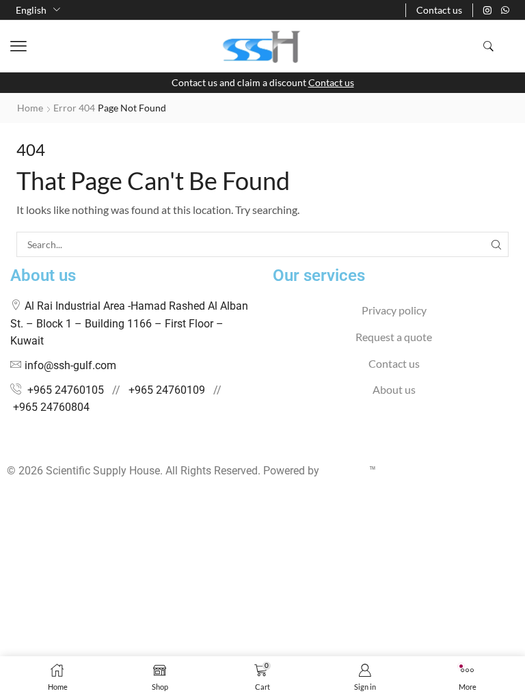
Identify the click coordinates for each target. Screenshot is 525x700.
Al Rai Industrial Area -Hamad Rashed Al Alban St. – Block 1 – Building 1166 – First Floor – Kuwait (129, 323)
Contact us (331, 82)
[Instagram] (487, 10)
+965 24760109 (167, 389)
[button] (18, 46)
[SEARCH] (496, 244)
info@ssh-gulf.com (70, 365)
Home (30, 107)
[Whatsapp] (505, 10)
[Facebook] (10, 444)
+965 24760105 (65, 389)
